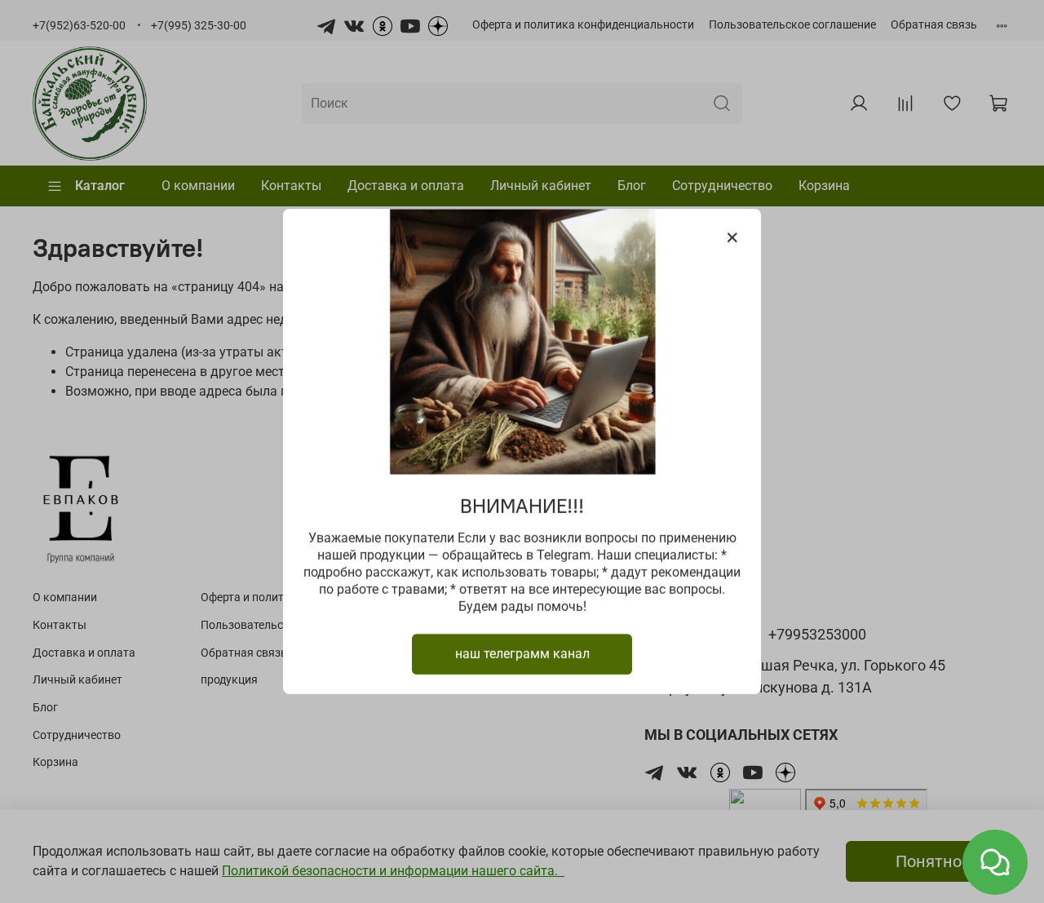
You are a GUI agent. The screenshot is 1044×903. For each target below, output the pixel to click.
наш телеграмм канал (522, 654)
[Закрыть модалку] (732, 238)
